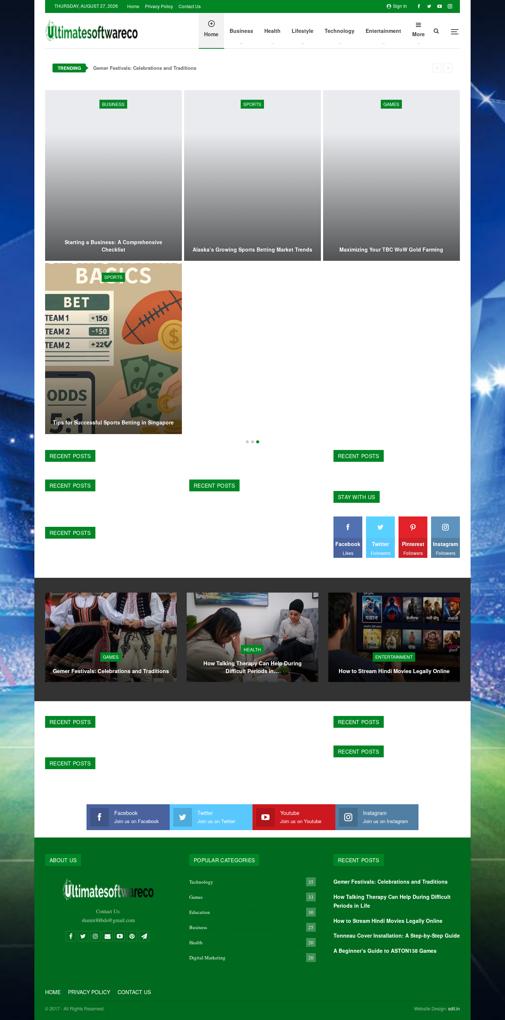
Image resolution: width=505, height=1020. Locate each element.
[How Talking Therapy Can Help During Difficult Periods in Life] (252, 637)
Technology (340, 30)
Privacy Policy (159, 6)
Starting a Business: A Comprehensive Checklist (113, 246)
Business (241, 30)
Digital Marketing (207, 957)
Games (391, 104)
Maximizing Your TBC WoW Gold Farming (391, 249)
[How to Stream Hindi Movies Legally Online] (394, 637)
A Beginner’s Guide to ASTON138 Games (385, 950)
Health (272, 30)
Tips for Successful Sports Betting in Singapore (113, 422)
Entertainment (383, 30)
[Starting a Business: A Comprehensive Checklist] (113, 175)
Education (199, 912)
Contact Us (190, 6)
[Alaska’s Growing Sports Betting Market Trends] (252, 175)
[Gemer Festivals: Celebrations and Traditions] (110, 637)
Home (133, 6)
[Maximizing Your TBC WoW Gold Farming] (391, 175)
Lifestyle (302, 30)
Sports (252, 104)
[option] (252, 263)
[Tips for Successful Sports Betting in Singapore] (113, 348)
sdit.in (454, 1008)
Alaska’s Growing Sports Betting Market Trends (252, 249)
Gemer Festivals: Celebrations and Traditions (144, 67)
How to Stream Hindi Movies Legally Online (394, 671)
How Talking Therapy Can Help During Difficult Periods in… (252, 667)
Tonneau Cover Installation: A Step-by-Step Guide (396, 935)
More (418, 34)
